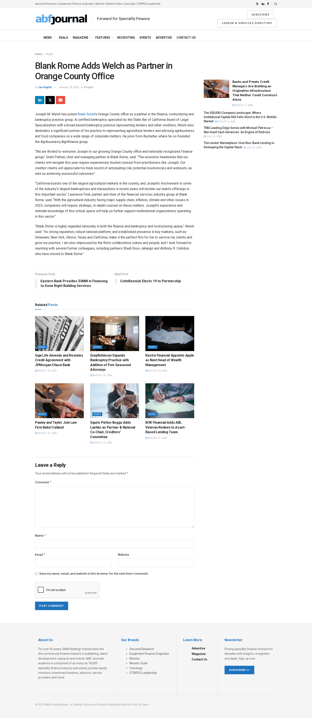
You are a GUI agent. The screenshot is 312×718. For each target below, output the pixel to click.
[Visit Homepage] (61, 19)
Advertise (164, 37)
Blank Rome (86, 114)
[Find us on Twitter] (257, 4)
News (48, 37)
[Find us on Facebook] (268, 4)
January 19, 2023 (69, 87)
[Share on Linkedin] (39, 100)
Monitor (100, 3)
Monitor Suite (114, 3)
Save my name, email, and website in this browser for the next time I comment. (94, 573)
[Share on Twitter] (50, 100)
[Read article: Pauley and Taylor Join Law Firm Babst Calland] (59, 400)
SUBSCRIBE (261, 14)
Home (38, 54)
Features (102, 37)
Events (145, 37)
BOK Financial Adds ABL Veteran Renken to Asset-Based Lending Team (165, 427)
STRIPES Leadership (148, 3)
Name (40, 535)
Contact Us (186, 37)
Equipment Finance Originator (76, 3)
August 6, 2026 (243, 105)
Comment (43, 482)
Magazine (80, 37)
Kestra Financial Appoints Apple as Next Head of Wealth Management (169, 360)
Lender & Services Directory (247, 23)
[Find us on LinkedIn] (263, 4)
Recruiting (126, 37)
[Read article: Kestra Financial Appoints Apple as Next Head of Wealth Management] (169, 333)
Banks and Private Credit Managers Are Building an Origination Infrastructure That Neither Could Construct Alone (254, 91)
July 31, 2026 (214, 136)
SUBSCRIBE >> (239, 669)
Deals (63, 37)
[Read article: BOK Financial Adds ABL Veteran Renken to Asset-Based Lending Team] (169, 400)
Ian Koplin (45, 87)
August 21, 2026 (157, 438)
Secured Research (46, 3)
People (49, 54)
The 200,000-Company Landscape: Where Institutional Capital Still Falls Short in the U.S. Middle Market (240, 117)
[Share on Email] (60, 100)
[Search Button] (275, 4)
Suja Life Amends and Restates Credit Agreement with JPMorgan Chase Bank (59, 360)
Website (123, 554)
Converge (129, 3)
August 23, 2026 (47, 370)
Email (40, 555)
